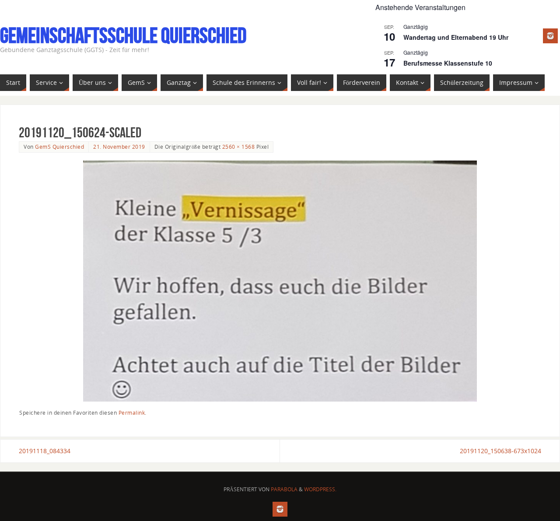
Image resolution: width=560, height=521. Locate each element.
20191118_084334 (44, 451)
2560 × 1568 (238, 146)
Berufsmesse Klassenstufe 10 (447, 63)
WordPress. (320, 489)
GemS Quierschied (59, 146)
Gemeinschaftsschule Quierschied (123, 35)
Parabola (284, 489)
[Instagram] (550, 35)
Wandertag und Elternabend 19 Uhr (455, 37)
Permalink (132, 412)
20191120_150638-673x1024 (500, 451)
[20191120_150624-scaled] (280, 281)
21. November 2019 (119, 146)
